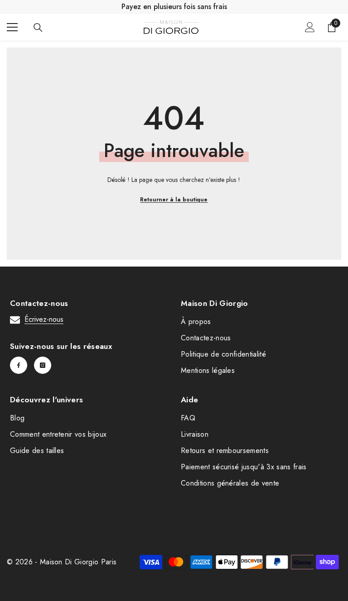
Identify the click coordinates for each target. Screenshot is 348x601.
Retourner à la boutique (174, 200)
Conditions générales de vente (230, 483)
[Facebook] (18, 365)
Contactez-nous (206, 338)
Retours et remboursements (225, 450)
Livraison (194, 434)
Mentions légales (208, 370)
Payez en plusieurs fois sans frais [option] (174, 6)
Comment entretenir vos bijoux (58, 434)
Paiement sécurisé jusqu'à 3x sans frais (243, 467)
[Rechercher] (38, 27)
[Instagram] (42, 365)
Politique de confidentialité (223, 354)
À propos (196, 321)
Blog (17, 418)
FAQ (188, 418)
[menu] (12, 27)
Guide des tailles (37, 450)
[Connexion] (310, 27)
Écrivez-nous (43, 319)
